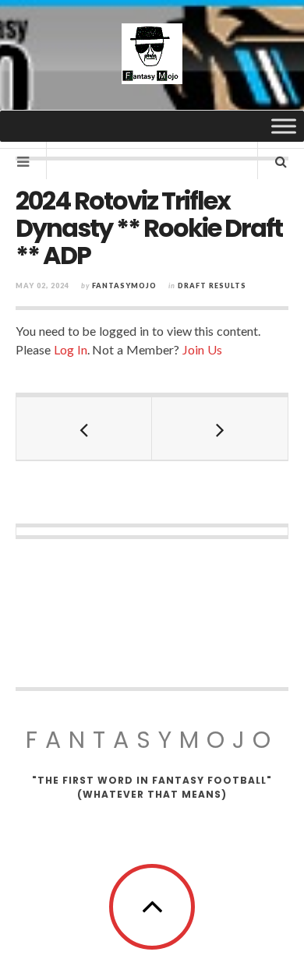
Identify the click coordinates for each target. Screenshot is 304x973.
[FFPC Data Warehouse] (152, 53)
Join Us (202, 349)
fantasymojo (124, 285)
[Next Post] (220, 428)
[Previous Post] (84, 428)
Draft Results (212, 285)
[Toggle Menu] (283, 125)
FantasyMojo (152, 739)
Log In (70, 349)
